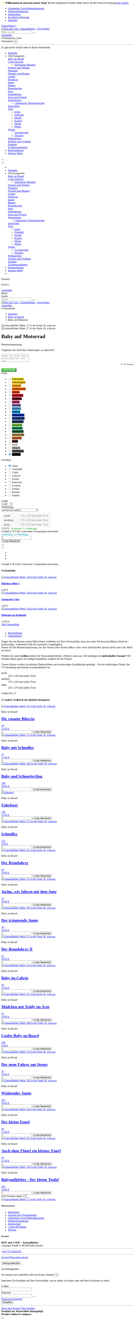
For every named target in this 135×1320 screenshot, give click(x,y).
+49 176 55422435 (11, 1251)
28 (2, 1128)
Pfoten (17, 126)
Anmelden (6, 290)
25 (2, 956)
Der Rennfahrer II (16, 949)
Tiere (10, 109)
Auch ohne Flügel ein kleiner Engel (31, 1151)
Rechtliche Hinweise (18, 17)
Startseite (12, 20)
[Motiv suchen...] (33, 32)
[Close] (2, 162)
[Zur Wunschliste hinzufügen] (2, 545)
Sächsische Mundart (24, 64)
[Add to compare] (2, 548)
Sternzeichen (14, 100)
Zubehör (12, 144)
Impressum (13, 1212)
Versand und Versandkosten (22, 1215)
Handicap (13, 79)
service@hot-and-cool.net (14, 1257)
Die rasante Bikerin (17, 719)
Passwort (6, 1292)
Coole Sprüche (15, 61)
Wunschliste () (8, 25)
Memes (11, 85)
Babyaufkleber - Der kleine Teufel (30, 1179)
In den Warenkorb (11, 541)
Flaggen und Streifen (19, 67)
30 (2, 927)
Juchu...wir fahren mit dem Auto (28, 891)
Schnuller (9, 834)
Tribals (11, 129)
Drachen (18, 135)
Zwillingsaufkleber (17, 147)
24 (2, 869)
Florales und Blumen (19, 73)
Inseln (11, 82)
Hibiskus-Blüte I (10, 583)
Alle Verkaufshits (10, 624)
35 (2, 898)
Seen (10, 91)
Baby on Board (16, 59)
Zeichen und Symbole (19, 141)
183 (3, 1100)
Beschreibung (15, 633)
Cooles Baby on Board (20, 1035)
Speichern (9, 370)
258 (3, 812)
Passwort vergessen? (12, 1299)
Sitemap (12, 1229)
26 (2, 984)
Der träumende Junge (19, 920)
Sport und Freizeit (17, 97)
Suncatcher (13, 106)
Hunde (18, 117)
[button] (16, 56)
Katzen (18, 120)
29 (2, 1157)
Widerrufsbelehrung (18, 11)
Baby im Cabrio (14, 978)
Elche (17, 112)
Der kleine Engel (15, 1122)
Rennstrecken (15, 88)
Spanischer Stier (10, 599)
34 (2, 725)
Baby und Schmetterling (21, 776)
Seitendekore (14, 94)
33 (2, 1013)
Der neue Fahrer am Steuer (24, 1064)
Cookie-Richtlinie (17, 1226)
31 (2, 754)
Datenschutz (14, 14)
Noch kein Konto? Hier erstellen (18, 1308)
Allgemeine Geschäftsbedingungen (26, 8)
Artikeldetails (15, 636)
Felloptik (19, 115)
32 (2, 1071)
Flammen (13, 70)
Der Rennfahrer (14, 863)
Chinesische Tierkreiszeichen (29, 103)
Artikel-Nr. (7, 693)
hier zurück (123, 2)
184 (3, 783)
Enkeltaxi (9, 805)
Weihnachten (14, 138)
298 (3, 1042)
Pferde (17, 123)
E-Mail (5, 1286)
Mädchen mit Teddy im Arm (25, 1007)
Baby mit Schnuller (17, 747)
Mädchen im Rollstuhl (13, 615)
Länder (11, 76)
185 (3, 1186)
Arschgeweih (21, 132)
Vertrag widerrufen (11, 1263)
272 (3, 840)
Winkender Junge (16, 1093)
